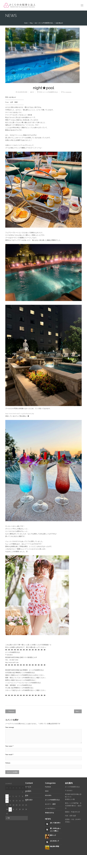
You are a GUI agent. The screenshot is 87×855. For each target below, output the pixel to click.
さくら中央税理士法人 (46, 23)
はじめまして (54, 841)
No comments (67, 92)
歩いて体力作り (55, 823)
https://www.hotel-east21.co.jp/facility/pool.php (19, 413)
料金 (26, 795)
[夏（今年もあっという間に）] (47, 829)
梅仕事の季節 (54, 846)
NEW (36, 23)
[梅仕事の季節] (47, 847)
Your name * (9, 746)
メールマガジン (50, 808)
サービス (28, 787)
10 (7, 801)
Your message (9, 727)
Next (77, 711)
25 (10, 809)
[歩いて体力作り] (47, 824)
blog (31, 23)
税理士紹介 (29, 800)
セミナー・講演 (50, 804)
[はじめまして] (47, 842)
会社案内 (28, 791)
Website (7, 763)
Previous (11, 711)
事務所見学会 (49, 813)
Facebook (48, 787)
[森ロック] (47, 836)
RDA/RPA (48, 795)
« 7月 (8, 818)
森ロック (53, 835)
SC (33, 92)
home (26, 23)
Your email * (9, 754)
